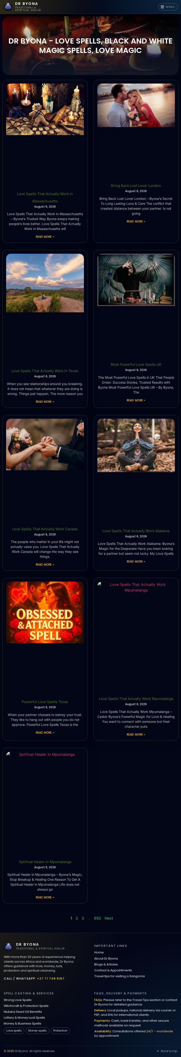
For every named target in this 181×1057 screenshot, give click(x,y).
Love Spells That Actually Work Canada (45, 529)
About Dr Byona (106, 959)
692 (97, 918)
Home (99, 952)
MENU (170, 7)
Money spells (37, 1031)
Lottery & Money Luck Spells (24, 1018)
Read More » (45, 237)
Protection (60, 1031)
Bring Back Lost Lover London (136, 185)
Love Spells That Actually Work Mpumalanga (136, 698)
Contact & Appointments (113, 970)
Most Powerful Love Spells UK (136, 364)
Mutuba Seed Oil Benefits (23, 1012)
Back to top (169, 1051)
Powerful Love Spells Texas (45, 701)
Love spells (14, 1031)
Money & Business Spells (22, 1023)
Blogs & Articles (106, 964)
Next (109, 918)
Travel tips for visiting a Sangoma (119, 976)
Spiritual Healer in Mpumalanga (45, 862)
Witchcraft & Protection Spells (26, 1006)
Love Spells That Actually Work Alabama (136, 531)
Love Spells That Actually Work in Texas (45, 371)
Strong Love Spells (18, 1000)
